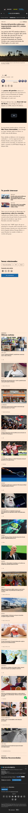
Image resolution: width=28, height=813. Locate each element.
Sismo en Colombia (20, 17)
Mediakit (8, 771)
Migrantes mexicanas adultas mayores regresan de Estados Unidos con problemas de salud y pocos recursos (13, 590)
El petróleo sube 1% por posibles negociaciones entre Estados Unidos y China (18, 205)
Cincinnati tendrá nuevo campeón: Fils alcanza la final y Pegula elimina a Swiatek (14, 485)
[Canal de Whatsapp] (25, 697)
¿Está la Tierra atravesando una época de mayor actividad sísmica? (12, 746)
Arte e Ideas (3, 352)
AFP (3, 359)
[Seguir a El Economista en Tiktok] (15, 799)
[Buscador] (4, 13)
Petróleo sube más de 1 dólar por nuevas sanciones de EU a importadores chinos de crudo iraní (18, 198)
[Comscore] (12, 810)
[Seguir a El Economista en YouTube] (12, 796)
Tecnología (3, 509)
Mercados (3, 21)
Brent (21, 264)
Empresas (3, 535)
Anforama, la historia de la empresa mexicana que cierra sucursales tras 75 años (12, 407)
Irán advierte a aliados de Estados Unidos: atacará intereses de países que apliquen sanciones (12, 668)
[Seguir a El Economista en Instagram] (18, 796)
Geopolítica (3, 430)
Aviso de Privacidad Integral (20, 773)
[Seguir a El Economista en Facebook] (3, 796)
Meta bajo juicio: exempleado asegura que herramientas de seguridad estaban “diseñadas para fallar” (13, 512)
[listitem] (3, 81)
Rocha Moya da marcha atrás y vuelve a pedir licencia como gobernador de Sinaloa (13, 381)
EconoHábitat (4, 639)
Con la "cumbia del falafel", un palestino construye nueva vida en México (12, 355)
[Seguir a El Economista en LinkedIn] (9, 796)
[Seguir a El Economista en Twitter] (6, 796)
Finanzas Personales (5, 717)
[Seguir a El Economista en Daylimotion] (21, 796)
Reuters (4, 542)
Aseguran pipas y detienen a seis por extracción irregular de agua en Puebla (12, 616)
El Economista (10, 769)
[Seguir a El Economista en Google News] (24, 796)
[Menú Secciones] (1, 13)
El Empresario (4, 404)
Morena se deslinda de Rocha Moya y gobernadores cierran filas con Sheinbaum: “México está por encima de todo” (13, 694)
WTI (16, 264)
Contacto (3, 774)
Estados (3, 613)
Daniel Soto (4, 464)
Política (3, 378)
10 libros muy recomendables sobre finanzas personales (11, 720)
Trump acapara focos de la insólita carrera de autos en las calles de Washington (13, 433)
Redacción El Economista (6, 385)
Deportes (3, 457)
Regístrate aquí (4, 789)
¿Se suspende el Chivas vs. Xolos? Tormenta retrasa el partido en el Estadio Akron (13, 459)
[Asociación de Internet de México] (17, 810)
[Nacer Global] (20, 777)
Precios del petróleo (7, 264)
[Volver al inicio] (14, 767)
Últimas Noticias (4, 17)
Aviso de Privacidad (10, 773)
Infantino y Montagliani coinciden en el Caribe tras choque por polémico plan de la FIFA (13, 564)
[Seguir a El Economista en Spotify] (15, 796)
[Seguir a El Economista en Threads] (12, 799)
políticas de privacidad (14, 791)
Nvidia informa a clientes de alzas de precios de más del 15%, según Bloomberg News (13, 537)
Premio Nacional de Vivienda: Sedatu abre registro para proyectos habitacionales (13, 642)
